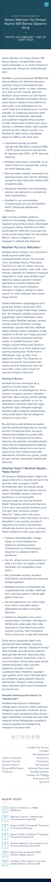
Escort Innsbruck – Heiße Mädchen (24, 809)
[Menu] (46, 4)
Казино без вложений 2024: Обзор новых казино (25, 853)
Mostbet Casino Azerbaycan (25, 16)
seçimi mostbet (39, 109)
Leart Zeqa (25, 40)
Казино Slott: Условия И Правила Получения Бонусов (29, 835)
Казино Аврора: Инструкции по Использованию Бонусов (29, 844)
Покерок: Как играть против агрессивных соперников (27, 862)
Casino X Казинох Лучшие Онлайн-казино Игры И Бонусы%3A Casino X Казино (13, 765)
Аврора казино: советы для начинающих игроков (26, 818)
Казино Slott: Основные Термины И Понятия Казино (29, 826)
